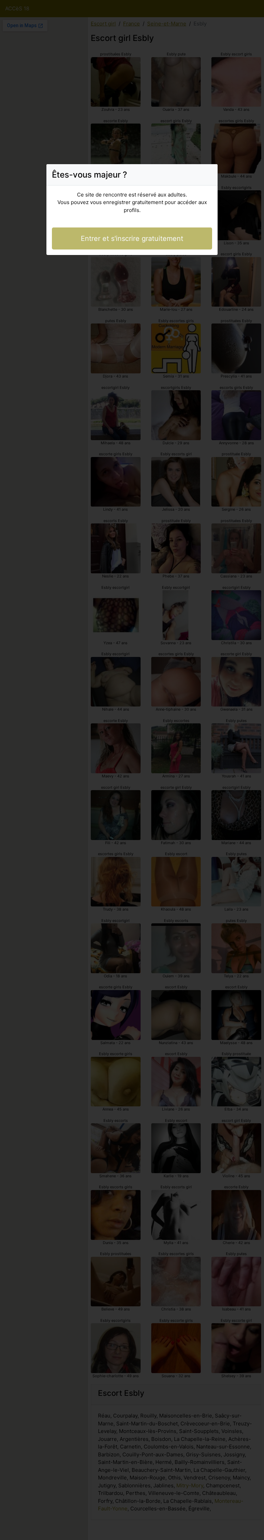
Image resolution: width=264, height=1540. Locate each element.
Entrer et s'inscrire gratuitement (132, 238)
